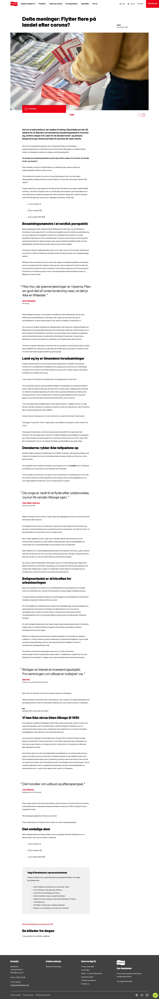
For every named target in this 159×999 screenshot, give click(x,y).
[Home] (14, 4)
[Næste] (143, 115)
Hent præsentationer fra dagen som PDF (37, 924)
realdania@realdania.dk (19, 985)
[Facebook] (136, 995)
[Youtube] (141, 995)
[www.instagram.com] (147, 995)
